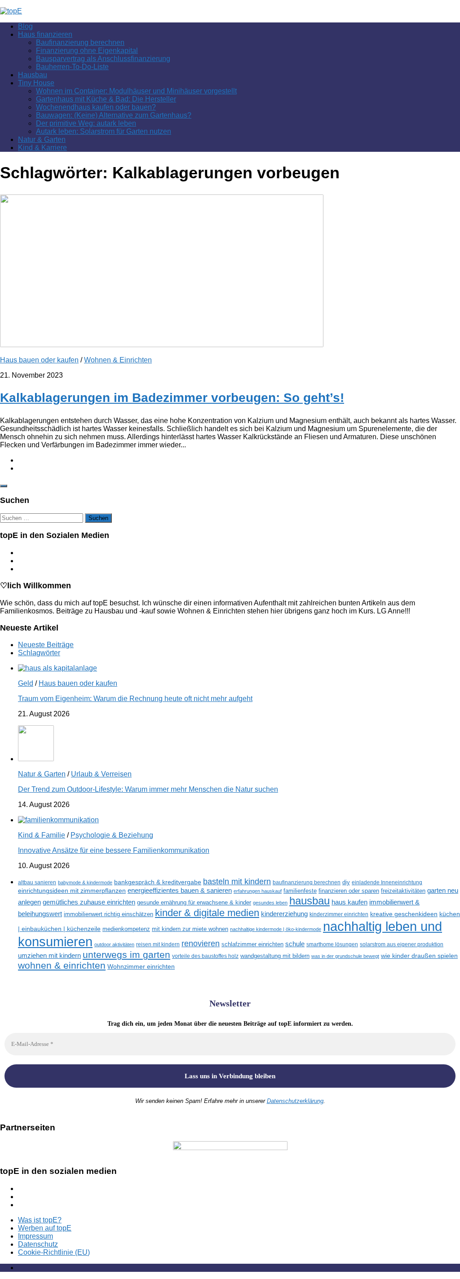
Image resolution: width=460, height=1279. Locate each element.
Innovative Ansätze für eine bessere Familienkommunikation (113, 850)
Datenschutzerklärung (295, 1101)
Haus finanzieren (45, 34)
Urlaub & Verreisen (101, 774)
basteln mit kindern (237, 881)
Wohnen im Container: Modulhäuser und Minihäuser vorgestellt (136, 91)
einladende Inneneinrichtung (387, 882)
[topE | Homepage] (11, 11)
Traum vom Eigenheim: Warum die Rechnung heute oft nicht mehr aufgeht (135, 698)
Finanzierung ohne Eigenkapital (87, 50)
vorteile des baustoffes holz (205, 956)
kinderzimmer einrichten (339, 914)
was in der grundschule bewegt (345, 956)
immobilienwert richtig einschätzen (108, 914)
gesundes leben (270, 902)
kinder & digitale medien (207, 912)
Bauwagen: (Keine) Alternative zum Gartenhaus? (113, 115)
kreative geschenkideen (404, 914)
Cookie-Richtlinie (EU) (54, 1252)
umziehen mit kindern (49, 955)
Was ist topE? (40, 1220)
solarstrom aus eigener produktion (401, 944)
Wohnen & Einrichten (118, 360)
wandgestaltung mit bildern (275, 956)
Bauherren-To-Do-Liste (72, 67)
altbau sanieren (37, 882)
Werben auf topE (44, 1228)
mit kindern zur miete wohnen (190, 929)
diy (346, 882)
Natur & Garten (42, 139)
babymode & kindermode (85, 882)
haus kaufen (349, 902)
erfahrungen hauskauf (258, 891)
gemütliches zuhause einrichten (89, 902)
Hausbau (32, 75)
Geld (25, 683)
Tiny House (36, 83)
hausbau (309, 901)
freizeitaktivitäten (403, 890)
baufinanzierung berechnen (307, 882)
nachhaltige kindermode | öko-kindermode (275, 929)
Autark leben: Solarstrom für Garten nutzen (103, 131)
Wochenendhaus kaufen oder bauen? (96, 107)
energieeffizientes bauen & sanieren (180, 890)
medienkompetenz (126, 929)
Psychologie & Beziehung (112, 835)
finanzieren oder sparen (348, 890)
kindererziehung (284, 913)
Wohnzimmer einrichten (141, 966)
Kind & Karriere (42, 147)
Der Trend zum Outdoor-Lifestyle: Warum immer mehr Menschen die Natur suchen (148, 789)
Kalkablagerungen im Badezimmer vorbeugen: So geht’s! (172, 398)
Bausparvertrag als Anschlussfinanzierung (103, 58)
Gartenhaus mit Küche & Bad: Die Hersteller (106, 99)
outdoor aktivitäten (114, 944)
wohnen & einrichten (62, 965)
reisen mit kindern (158, 944)
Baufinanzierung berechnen (80, 42)
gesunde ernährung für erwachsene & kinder (194, 902)
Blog (25, 26)
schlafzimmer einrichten (252, 944)
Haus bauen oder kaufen (39, 360)
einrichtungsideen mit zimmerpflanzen (72, 890)
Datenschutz (38, 1244)
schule (295, 944)
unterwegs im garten (126, 954)
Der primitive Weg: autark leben (86, 123)
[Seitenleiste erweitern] (3, 486)
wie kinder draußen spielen (419, 956)
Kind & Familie (41, 835)
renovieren (200, 943)
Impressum (35, 1236)
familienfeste (300, 890)
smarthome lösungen (332, 944)
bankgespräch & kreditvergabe (157, 882)
